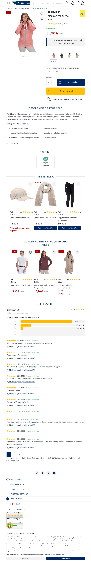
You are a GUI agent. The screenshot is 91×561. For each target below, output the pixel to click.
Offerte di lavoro (19, 498)
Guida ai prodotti (74, 68)
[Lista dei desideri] (77, 2)
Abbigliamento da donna (21, 8)
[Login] (72, 2)
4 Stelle (15, 325)
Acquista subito (67, 91)
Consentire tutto (65, 558)
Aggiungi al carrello (69, 227)
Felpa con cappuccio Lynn (39, 8)
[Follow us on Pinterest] (48, 473)
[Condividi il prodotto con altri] (42, 19)
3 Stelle (15, 328)
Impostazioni (25, 558)
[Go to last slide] (9, 273)
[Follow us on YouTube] (54, 473)
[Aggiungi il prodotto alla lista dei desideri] (42, 13)
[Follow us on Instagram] (37, 473)
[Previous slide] (48, 58)
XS (48, 71)
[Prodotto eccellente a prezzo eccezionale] (14, 520)
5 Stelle (15, 321)
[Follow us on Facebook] (42, 473)
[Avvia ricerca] (67, 3)
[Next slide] (83, 58)
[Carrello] (83, 2)
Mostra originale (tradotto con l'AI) (22, 346)
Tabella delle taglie (58, 68)
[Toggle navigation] (8, 3)
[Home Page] (21, 3)
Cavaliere (9, 8)
